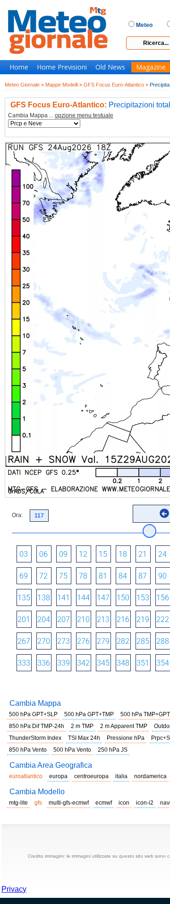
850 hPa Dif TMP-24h (36, 726)
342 (83, 662)
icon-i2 (144, 802)
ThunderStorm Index (35, 738)
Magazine (151, 67)
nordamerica (150, 776)
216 (123, 619)
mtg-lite (18, 802)
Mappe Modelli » (63, 85)
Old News (110, 67)
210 (83, 619)
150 (123, 597)
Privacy (13, 889)
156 (162, 597)
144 (83, 597)
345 (103, 662)
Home (18, 67)
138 (43, 597)
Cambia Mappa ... (60, 116)
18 (123, 554)
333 (23, 662)
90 (162, 575)
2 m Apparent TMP (123, 726)
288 (162, 641)
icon (124, 802)
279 (103, 641)
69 (23, 575)
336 (43, 662)
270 (43, 641)
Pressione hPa (125, 738)
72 (43, 575)
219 (142, 619)
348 (123, 662)
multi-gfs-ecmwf (69, 802)
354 (162, 662)
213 (103, 619)
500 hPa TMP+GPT (145, 714)
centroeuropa (91, 776)
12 (83, 554)
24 (162, 554)
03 (23, 554)
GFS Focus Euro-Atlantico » (116, 85)
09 (63, 554)
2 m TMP (82, 726)
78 (83, 575)
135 (23, 597)
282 (123, 641)
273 (63, 641)
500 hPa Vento (72, 749)
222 (162, 619)
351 (142, 662)
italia (121, 776)
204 (43, 619)
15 (103, 554)
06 (43, 554)
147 (103, 597)
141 (63, 597)
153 (142, 597)
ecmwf (103, 802)
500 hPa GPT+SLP (33, 714)
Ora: (17, 515)
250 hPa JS (113, 749)
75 (63, 575)
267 (23, 641)
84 (123, 575)
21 (142, 554)
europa (58, 776)
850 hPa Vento (28, 749)
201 (23, 619)
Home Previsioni (62, 67)
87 (142, 575)
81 (103, 575)
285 (142, 641)
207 (63, 619)
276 (83, 641)
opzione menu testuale (84, 115)
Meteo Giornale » (24, 85)
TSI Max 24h (84, 738)
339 (63, 662)
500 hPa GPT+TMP (89, 714)
